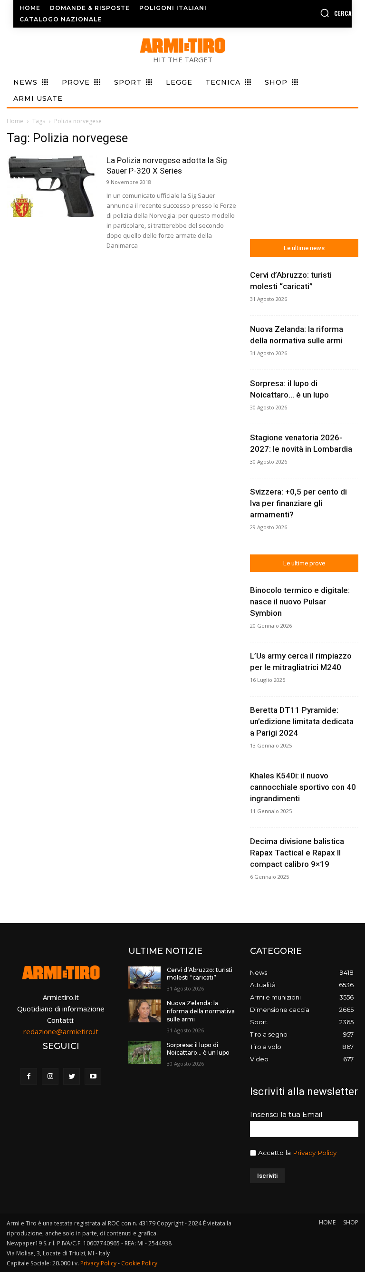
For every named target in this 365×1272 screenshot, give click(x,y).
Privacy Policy (314, 1152)
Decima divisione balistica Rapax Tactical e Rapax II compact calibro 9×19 (297, 852)
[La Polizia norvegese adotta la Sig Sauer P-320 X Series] (52, 186)
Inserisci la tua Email (286, 1114)
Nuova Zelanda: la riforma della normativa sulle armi (201, 1011)
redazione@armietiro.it (60, 1031)
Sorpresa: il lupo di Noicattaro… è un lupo (198, 1049)
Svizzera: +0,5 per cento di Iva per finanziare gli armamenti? (298, 503)
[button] (314, 13)
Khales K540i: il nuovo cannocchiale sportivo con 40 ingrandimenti (303, 787)
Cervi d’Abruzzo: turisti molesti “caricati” (199, 973)
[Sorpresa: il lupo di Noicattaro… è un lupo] (144, 1052)
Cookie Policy (139, 1263)
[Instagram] (50, 1076)
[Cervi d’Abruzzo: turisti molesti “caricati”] (144, 977)
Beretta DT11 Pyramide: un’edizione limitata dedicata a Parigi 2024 (302, 721)
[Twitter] (71, 1076)
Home (15, 121)
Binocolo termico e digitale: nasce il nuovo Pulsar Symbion (300, 601)
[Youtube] (93, 1076)
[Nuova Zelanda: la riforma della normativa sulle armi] (144, 1011)
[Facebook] (28, 1076)
